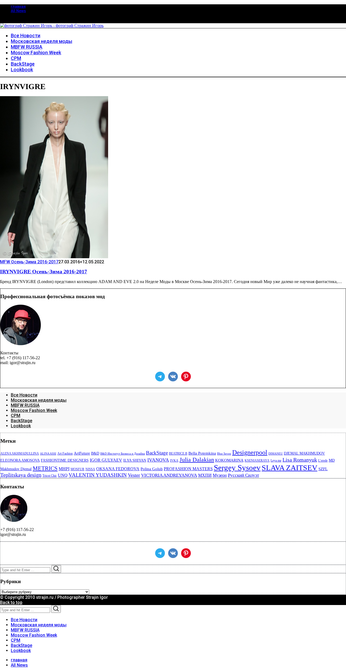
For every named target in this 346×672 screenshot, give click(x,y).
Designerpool (249, 452)
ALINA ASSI (48, 453)
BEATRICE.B (178, 453)
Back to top (11, 602)
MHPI (64, 468)
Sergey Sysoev (237, 467)
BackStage (21, 420)
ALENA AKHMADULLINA (19, 453)
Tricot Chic (49, 476)
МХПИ (205, 475)
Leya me (276, 460)
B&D (95, 453)
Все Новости (24, 395)
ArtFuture (82, 453)
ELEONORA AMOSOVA (20, 460)
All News (18, 11)
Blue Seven (224, 453)
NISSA (90, 469)
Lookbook (21, 425)
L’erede (323, 460)
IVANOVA (158, 460)
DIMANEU (275, 453)
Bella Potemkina (202, 453)
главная (18, 6)
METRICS (45, 468)
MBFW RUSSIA (25, 405)
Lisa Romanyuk (299, 460)
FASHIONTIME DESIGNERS (65, 460)
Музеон (220, 475)
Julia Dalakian (196, 459)
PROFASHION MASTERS (188, 468)
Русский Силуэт (243, 475)
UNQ (63, 475)
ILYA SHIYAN (134, 460)
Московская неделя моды (38, 400)
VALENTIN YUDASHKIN (98, 475)
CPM (15, 415)
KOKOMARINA (229, 460)
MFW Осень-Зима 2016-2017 (29, 261)
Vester (134, 475)
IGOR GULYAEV (106, 460)
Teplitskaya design (20, 475)
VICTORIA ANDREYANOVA (169, 475)
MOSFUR (77, 469)
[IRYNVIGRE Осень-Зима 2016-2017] (54, 256)
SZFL (323, 469)
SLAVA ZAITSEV (289, 467)
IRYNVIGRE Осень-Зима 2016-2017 (43, 271)
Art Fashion (65, 453)
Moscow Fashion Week (34, 410)
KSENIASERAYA (257, 460)
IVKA (174, 460)
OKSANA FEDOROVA (117, 468)
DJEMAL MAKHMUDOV (304, 453)
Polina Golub (152, 469)
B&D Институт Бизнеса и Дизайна (122, 453)
